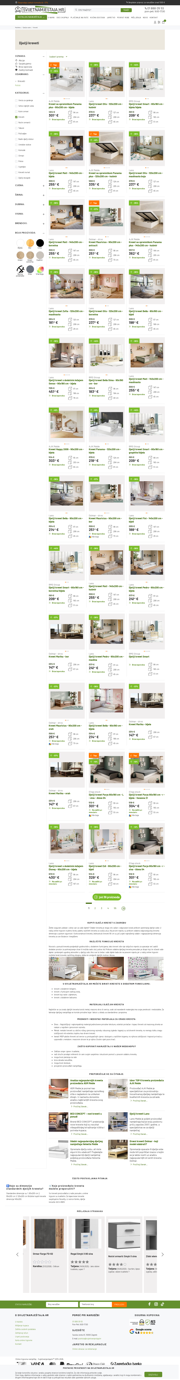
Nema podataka (20, 275)
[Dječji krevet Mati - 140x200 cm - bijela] (66, 148)
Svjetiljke (22, 167)
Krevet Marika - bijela (140, 724)
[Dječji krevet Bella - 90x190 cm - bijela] (107, 700)
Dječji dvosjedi (24, 178)
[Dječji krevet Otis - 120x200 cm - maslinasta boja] (147, 148)
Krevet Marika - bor (59, 656)
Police (20, 161)
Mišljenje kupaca (22, 1325)
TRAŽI (126, 10)
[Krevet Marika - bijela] (147, 700)
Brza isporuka (25, 67)
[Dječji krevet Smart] (147, 631)
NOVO (145, 17)
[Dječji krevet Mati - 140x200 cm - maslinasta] (147, 355)
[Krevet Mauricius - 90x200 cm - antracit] (107, 217)
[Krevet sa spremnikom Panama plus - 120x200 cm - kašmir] (107, 148)
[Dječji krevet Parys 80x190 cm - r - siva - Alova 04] (147, 841)
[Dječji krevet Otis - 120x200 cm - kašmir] (107, 79)
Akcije (22, 61)
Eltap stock (94, 791)
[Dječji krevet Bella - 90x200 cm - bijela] (66, 493)
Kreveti (21, 81)
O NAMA (51, 17)
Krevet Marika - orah (59, 793)
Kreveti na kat (24, 172)
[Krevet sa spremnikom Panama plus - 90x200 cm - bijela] (66, 79)
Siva (30, 274)
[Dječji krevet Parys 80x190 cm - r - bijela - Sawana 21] (147, 769)
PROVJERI (119, 1304)
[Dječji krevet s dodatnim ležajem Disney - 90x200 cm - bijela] (66, 841)
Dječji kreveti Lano (139, 1113)
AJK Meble (54, 101)
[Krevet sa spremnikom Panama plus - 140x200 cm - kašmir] (147, 217)
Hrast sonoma (29, 261)
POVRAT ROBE (123, 17)
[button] (53, 79)
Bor (29, 248)
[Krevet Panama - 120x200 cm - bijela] (107, 424)
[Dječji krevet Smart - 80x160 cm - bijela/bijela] (147, 79)
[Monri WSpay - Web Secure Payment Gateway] (137, 1322)
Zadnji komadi (26, 70)
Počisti (17, 85)
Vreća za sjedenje (25, 100)
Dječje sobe (27, 27)
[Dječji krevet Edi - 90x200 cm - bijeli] (107, 841)
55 (115, 908)
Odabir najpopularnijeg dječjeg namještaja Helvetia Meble (86, 1143)
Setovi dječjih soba (26, 106)
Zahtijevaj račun (21, 1333)
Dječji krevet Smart (139, 656)
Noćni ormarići (24, 122)
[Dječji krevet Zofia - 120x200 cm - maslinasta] (66, 286)
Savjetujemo (25, 64)
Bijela (20, 248)
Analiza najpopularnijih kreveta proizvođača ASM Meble (86, 1082)
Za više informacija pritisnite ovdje (88, 1373)
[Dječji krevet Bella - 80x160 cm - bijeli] (147, 286)
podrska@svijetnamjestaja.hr (89, 1338)
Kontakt (18, 1344)
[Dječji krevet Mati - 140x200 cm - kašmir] (107, 562)
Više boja (39, 274)
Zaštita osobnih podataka (25, 1329)
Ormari (21, 155)
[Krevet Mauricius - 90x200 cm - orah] (66, 700)
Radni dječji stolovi (25, 139)
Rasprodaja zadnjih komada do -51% (33, 2)
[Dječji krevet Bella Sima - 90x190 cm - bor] (107, 355)
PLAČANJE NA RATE (80, 17)
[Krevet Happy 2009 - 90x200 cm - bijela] (66, 424)
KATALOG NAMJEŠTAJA (30, 17)
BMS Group (134, 101)
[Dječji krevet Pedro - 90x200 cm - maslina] (107, 631)
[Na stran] (123, 908)
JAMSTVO (111, 17)
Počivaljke (22, 133)
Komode (21, 150)
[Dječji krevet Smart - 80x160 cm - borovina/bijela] (66, 562)
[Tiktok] (162, 1304)
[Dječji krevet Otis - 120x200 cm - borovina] (107, 286)
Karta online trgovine (23, 1340)
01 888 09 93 (155, 8)
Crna (40, 248)
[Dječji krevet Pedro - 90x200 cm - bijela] (147, 562)
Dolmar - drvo (96, 239)
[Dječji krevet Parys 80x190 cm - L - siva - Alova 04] (107, 769)
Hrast (20, 260)
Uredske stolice (24, 144)
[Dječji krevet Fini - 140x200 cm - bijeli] (147, 493)
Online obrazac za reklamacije (84, 1349)
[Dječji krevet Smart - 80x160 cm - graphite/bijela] (147, 424)
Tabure (21, 128)
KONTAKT (154, 17)
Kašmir (40, 260)
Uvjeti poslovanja (22, 1336)
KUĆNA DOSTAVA (97, 17)
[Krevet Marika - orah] (66, 769)
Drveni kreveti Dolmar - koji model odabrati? (144, 1143)
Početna (18, 27)
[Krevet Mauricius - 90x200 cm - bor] (107, 493)
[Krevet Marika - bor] (66, 631)
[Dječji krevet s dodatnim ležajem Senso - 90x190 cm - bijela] (66, 355)
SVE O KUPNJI (63, 17)
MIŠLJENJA (136, 17)
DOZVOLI (153, 1374)
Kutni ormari (23, 111)
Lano (91, 101)
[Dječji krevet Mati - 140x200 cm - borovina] (66, 217)
